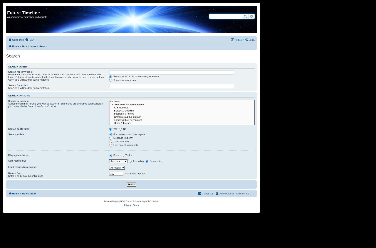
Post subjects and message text (130, 134)
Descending (155, 161)
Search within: (16, 134)
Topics (128, 155)
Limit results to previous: (22, 167)
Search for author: (18, 85)
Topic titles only (121, 141)
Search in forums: (18, 101)
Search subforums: (19, 129)
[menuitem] (29, 39)
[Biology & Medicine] (182, 110)
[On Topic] (182, 101)
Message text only (123, 138)
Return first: (15, 173)
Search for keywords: (20, 72)
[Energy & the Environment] (182, 120)
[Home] (9, 8)
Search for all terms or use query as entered (136, 76)
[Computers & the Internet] (182, 117)
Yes (115, 129)
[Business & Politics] (182, 113)
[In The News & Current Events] (182, 104)
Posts (116, 155)
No (124, 129)
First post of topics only (125, 145)
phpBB (119, 201)
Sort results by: (17, 160)
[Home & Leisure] (182, 123)
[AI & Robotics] (182, 107)
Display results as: (18, 155)
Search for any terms (124, 80)
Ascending (138, 161)
